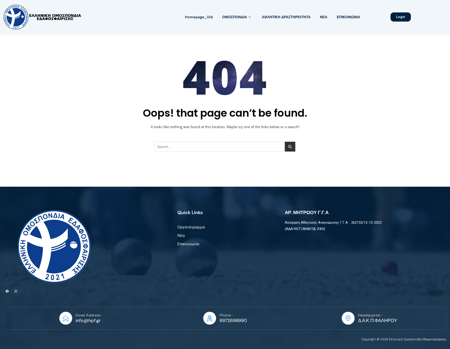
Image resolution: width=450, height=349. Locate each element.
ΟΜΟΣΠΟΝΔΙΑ (234, 17)
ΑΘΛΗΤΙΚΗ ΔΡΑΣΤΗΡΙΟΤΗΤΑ (286, 17)
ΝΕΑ (323, 17)
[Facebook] (7, 291)
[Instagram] (15, 291)
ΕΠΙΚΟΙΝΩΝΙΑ (348, 17)
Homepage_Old (199, 17)
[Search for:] (225, 147)
